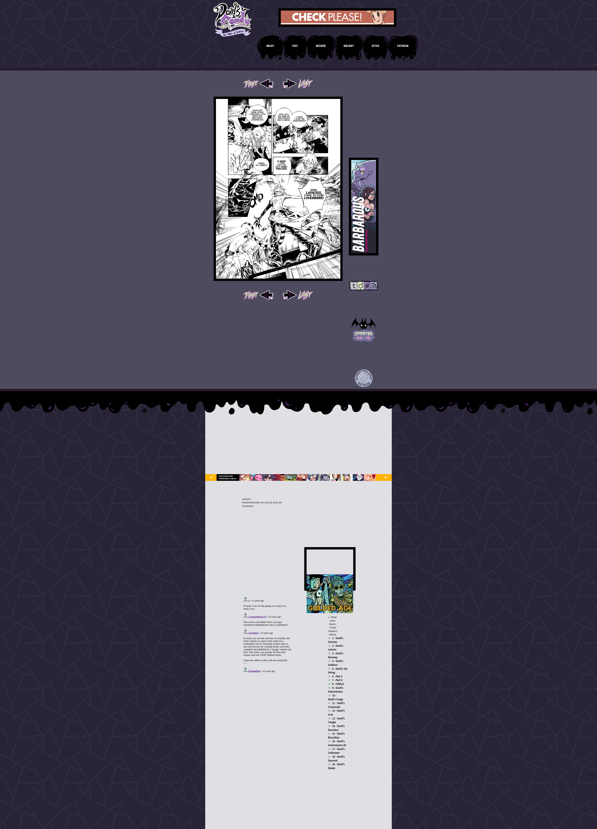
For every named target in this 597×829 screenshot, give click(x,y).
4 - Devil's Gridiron (335, 663)
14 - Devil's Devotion (336, 728)
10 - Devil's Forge (335, 697)
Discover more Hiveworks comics (227, 477)
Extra (375, 46)
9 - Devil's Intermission (335, 690)
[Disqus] (267, 550)
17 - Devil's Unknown (336, 751)
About (270, 46)
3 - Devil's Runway (335, 655)
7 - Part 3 (337, 680)
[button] (363, 378)
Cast (295, 46)
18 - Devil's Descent (336, 758)
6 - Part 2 (337, 676)
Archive (321, 46)
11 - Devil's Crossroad (336, 705)
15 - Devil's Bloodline (336, 735)
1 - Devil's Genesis (335, 640)
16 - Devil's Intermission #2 (337, 743)
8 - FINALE (338, 684)
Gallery (349, 46)
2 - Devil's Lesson (335, 647)
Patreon (402, 46)
